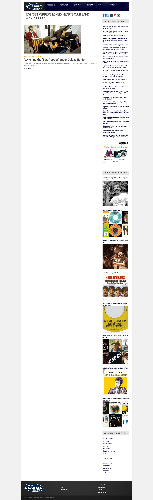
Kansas (105, 461)
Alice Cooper (106, 441)
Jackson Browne (107, 444)
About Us (63, 485)
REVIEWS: (28, 56)
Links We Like (102, 487)
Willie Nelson (106, 466)
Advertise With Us (103, 485)
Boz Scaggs (106, 470)
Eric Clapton (106, 448)
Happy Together (107, 458)
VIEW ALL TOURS (108, 439)
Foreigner (105, 456)
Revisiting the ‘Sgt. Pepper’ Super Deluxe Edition (55, 59)
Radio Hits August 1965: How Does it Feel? (115, 368)
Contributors (64, 490)
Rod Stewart (106, 473)
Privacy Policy (102, 492)
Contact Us (101, 490)
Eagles (105, 453)
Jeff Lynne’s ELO (107, 463)
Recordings (37, 56)
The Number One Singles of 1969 (112, 210)
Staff (62, 487)
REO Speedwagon (108, 468)
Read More (27, 69)
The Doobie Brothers (109, 451)
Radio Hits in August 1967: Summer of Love (115, 273)
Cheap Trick (106, 446)
